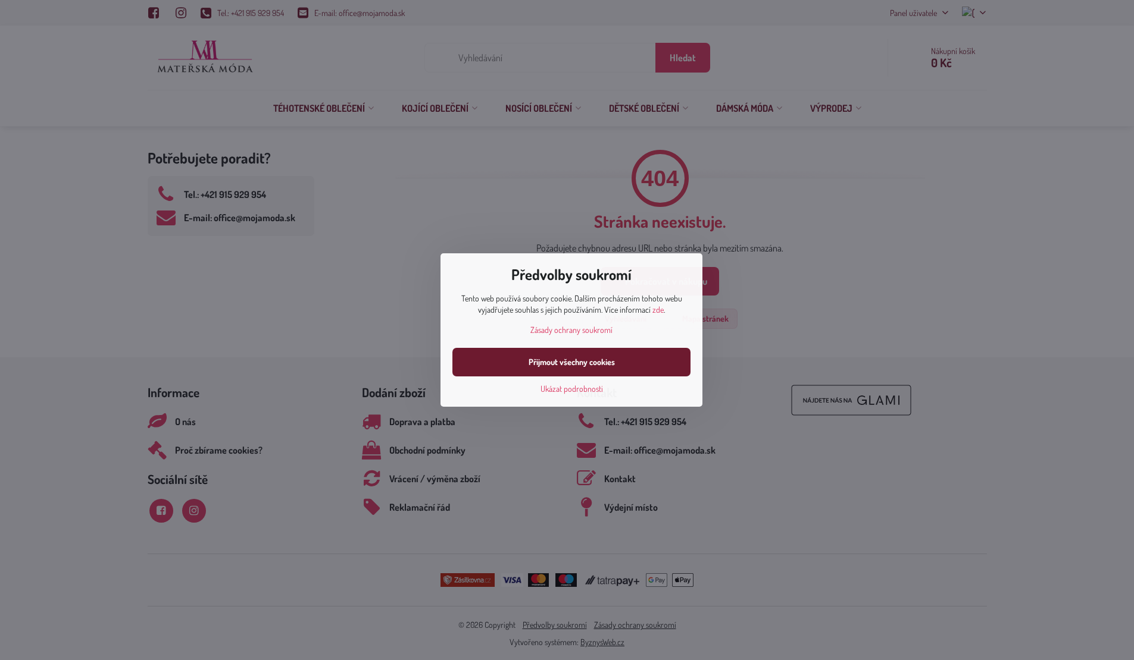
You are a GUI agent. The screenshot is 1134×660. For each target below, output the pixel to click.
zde (658, 309)
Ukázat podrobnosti (572, 389)
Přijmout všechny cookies (572, 362)
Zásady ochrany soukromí (571, 330)
